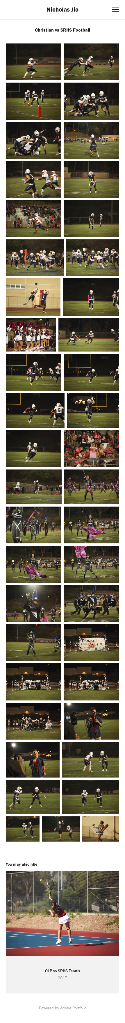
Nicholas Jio (62, 9)
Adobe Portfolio (73, 1008)
